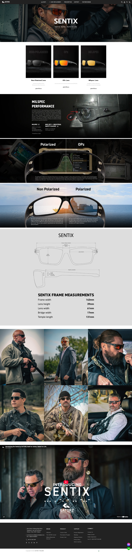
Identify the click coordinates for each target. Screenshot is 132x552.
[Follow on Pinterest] (36, 542)
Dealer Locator (91, 534)
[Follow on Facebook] (26, 542)
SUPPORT (76, 2)
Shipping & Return (78, 537)
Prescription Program (65, 535)
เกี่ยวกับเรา (48, 532)
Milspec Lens (93, 80)
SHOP (44, 2)
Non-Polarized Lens (38, 80)
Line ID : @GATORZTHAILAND (94, 539)
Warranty (76, 535)
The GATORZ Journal (51, 535)
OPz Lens (66, 80)
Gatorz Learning (77, 542)
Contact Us (90, 532)
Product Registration (78, 532)
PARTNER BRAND (86, 2)
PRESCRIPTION (68, 2)
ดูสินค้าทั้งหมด (38, 88)
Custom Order (63, 532)
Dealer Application (92, 537)
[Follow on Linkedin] (34, 542)
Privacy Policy (77, 539)
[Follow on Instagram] (31, 542)
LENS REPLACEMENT (56, 2)
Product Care (63, 537)
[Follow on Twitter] (29, 542)
